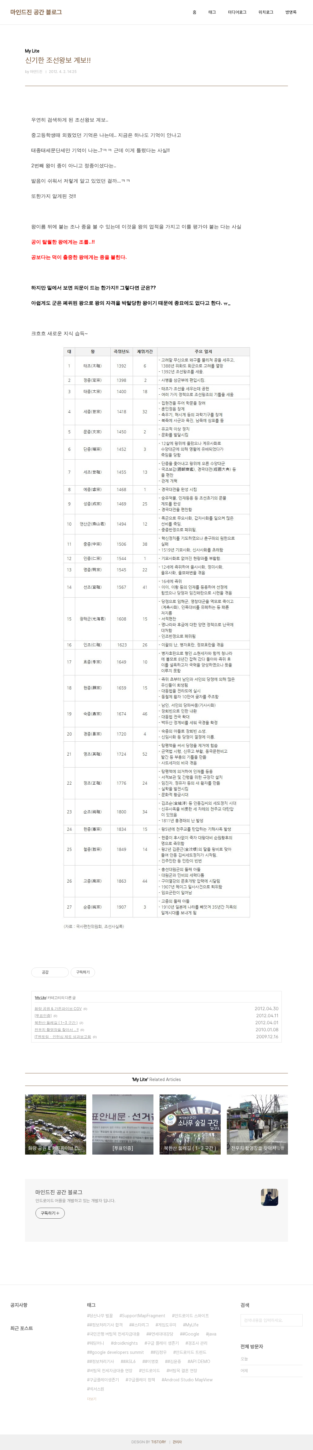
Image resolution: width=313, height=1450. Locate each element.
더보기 (91, 1399)
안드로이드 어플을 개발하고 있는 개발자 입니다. (75, 1200)
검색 (296, 1320)
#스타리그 (140, 1324)
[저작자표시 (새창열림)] (98, 972)
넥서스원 (97, 1389)
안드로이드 (151, 1370)
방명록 (290, 12)
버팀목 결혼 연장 (183, 1370)
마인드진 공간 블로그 (36, 12)
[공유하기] (54, 972)
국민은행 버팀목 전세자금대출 (115, 1334)
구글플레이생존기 (104, 1379)
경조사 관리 (198, 1343)
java (212, 1334)
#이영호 (151, 1361)
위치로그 (266, 12)
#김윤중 (174, 1361)
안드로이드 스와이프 (192, 1315)
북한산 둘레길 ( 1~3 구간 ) (56, 1022)
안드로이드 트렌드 (191, 1352)
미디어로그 (237, 12)
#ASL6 (129, 1361)
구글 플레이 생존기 (163, 1343)
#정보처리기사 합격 (106, 1324)
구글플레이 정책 (141, 1379)
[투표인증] (43, 1015)
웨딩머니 (97, 1343)
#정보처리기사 (102, 1361)
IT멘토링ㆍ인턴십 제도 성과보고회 (63, 1036)
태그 (212, 12)
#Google (190, 1334)
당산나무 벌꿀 (101, 1315)
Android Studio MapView (188, 1379)
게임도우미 (167, 1324)
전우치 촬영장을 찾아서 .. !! (57, 1029)
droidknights (125, 1343)
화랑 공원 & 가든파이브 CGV (58, 1008)
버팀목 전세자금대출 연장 (111, 1370)
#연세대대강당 (161, 1334)
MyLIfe (192, 1324)
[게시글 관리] (62, 972)
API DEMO (200, 1361)
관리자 (177, 1442)
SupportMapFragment (143, 1315)
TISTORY (158, 1442)
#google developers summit (117, 1352)
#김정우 (160, 1352)
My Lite (40, 997)
